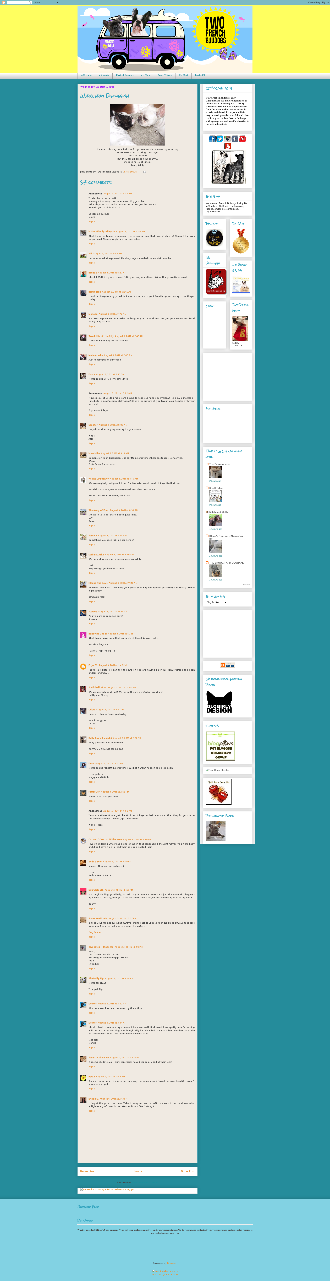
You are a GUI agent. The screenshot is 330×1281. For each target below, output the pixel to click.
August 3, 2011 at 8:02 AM (117, 393)
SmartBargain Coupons (165, 1274)
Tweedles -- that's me (101, 946)
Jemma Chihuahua (99, 1057)
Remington (95, 291)
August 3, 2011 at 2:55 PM (115, 791)
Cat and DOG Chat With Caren (105, 839)
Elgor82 (93, 665)
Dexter (93, 1003)
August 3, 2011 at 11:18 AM (123, 583)
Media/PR (200, 75)
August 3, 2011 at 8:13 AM (115, 453)
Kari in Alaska (96, 554)
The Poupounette (219, 464)
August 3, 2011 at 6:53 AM (112, 272)
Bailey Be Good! (98, 633)
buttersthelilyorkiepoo (102, 231)
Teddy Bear (95, 861)
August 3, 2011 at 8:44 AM (112, 535)
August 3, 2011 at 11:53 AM (112, 611)
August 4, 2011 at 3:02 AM (112, 1003)
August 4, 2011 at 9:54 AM (110, 1076)
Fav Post (183, 75)
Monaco (93, 314)
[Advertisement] (227, 375)
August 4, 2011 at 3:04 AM (112, 1022)
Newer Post (87, 1171)
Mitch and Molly (218, 512)
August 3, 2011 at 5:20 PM (137, 839)
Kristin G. (93, 1098)
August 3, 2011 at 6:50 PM (118, 890)
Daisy (92, 374)
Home (138, 1171)
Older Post (188, 1171)
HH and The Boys (98, 583)
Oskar (92, 709)
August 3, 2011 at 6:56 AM (116, 291)
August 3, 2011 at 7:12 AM (112, 314)
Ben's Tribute (165, 75)
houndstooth (96, 890)
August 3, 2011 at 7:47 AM (110, 374)
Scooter (93, 424)
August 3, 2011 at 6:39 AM (117, 193)
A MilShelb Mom (97, 687)
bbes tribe (94, 453)
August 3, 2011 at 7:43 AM (129, 336)
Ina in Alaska (96, 355)
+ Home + (86, 75)
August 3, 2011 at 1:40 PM (113, 665)
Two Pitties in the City (101, 336)
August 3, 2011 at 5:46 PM (117, 861)
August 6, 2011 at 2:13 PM (113, 1098)
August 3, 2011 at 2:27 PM (127, 738)
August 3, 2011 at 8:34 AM (124, 510)
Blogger (172, 1263)
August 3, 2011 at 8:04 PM (119, 978)
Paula (92, 1076)
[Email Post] (144, 171)
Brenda (93, 272)
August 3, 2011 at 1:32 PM (121, 633)
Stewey (93, 611)
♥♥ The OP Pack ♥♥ (99, 478)
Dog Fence (95, 932)
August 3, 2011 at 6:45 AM (107, 253)
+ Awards (104, 75)
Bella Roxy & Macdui (100, 738)
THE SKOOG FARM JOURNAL (226, 562)
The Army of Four (99, 510)
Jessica (93, 535)
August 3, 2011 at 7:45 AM (118, 355)
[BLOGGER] (227, 667)
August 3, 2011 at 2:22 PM (110, 709)
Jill (90, 253)
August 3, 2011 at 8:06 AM (113, 424)
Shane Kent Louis (98, 918)
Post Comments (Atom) (145, 1182)
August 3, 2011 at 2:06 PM (121, 687)
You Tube (145, 75)
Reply (92, 221)
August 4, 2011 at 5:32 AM (124, 1057)
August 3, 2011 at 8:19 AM (124, 478)
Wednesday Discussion (104, 95)
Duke (91, 763)
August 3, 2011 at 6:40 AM (130, 231)
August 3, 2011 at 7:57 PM (122, 918)
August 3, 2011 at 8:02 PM (128, 946)
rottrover (94, 791)
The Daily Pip (96, 978)
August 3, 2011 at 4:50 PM (117, 810)
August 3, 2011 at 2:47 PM (109, 763)
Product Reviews (125, 75)
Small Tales (216, 488)
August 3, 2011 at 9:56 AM (119, 554)
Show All (246, 585)
